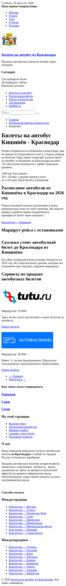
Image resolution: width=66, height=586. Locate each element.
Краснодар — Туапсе (22, 510)
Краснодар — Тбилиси (23, 556)
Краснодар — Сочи (21, 516)
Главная (14, 119)
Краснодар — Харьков (23, 570)
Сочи (5, 409)
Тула (11, 19)
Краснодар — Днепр (22, 566)
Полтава (14, 25)
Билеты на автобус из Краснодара (28, 55)
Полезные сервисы (20, 436)
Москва (13, 12)
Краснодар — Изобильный (26, 523)
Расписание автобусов (23, 426)
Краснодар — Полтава (23, 550)
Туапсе (13, 15)
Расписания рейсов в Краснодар (29, 123)
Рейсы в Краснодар (21, 99)
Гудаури (14, 22)
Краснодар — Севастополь (26, 533)
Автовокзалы (17, 102)
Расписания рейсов (21, 96)
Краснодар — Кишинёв (16, 222)
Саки (5, 402)
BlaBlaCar (15, 106)
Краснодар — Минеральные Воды (30, 526)
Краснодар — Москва (22, 506)
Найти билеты (10, 326)
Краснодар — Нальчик (23, 529)
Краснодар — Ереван (22, 560)
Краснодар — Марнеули (24, 573)
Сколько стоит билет (22, 433)
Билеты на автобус (20, 92)
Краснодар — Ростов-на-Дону (28, 513)
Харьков (16, 376)
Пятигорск (17, 379)
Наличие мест (17, 423)
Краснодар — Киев (21, 553)
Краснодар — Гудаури (22, 547)
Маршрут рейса (18, 430)
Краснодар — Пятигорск (24, 519)
